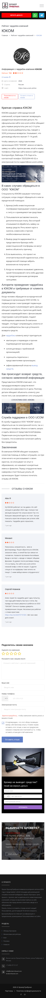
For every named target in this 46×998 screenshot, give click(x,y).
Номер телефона (8, 694)
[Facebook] (24, 994)
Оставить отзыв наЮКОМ (26, 97)
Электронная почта (9, 705)
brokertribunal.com (12, 974)
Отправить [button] (23, 807)
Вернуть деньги (16, 15)
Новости (6, 944)
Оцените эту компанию (11, 650)
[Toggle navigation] (42, 5)
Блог (5, 938)
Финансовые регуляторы (12, 934)
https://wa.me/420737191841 (16, 615)
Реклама (6, 941)
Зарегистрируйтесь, (10, 716)
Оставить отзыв (12, 739)
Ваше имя (5, 683)
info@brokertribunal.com (14, 971)
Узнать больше (13, 854)
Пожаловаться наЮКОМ (10, 97)
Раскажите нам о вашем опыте (13, 659)
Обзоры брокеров (9, 931)
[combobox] (5, 698)
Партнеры (9, 991)
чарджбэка (11, 335)
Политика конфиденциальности (28, 991)
